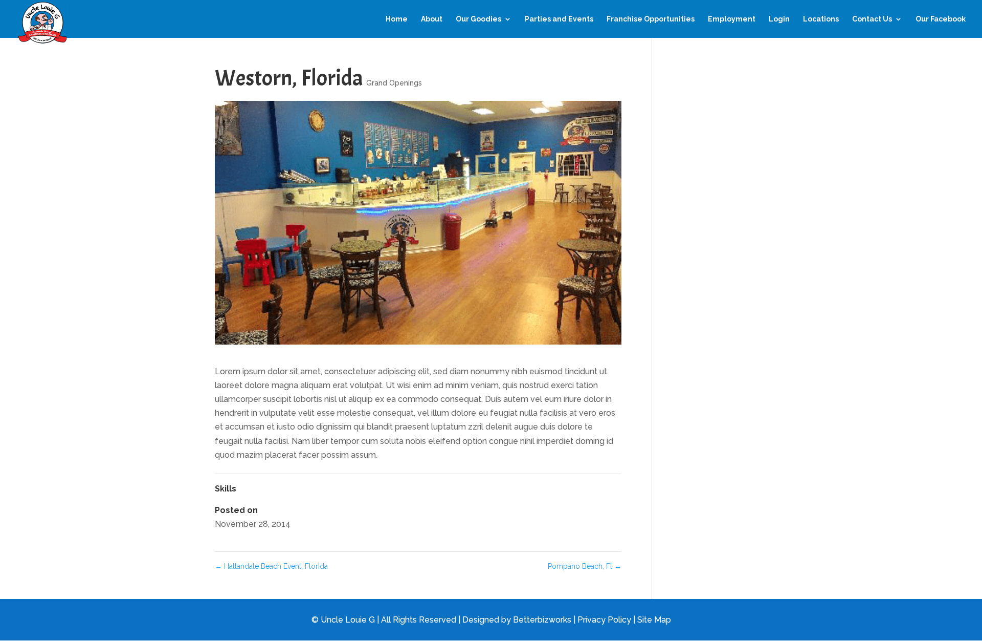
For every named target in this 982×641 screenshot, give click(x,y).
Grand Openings (394, 83)
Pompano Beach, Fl (584, 566)
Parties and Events (559, 19)
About (431, 19)
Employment (731, 19)
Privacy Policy (604, 620)
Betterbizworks (542, 620)
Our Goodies (478, 19)
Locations (821, 19)
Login (779, 19)
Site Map (654, 620)
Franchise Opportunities (651, 19)
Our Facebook (941, 19)
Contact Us (872, 19)
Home (397, 19)
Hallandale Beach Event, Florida (271, 566)
